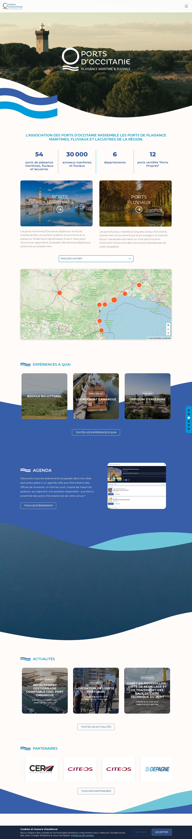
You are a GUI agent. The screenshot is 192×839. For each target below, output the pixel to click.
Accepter (161, 832)
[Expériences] (189, 417)
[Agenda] (189, 421)
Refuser (141, 832)
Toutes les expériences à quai (96, 432)
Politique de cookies (82, 835)
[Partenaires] (189, 429)
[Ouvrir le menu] (186, 6)
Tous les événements (38, 505)
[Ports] (189, 414)
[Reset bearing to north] (168, 333)
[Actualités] (189, 425)
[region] (96, 304)
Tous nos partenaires (96, 791)
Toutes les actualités (96, 727)
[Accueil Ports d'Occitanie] (12, 6)
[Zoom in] (168, 325)
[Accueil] (189, 410)
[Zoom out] (168, 329)
